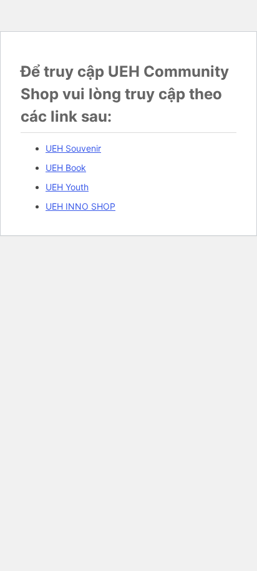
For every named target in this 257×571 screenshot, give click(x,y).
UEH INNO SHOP (80, 206)
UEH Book (66, 167)
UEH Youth (67, 187)
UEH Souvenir (73, 148)
